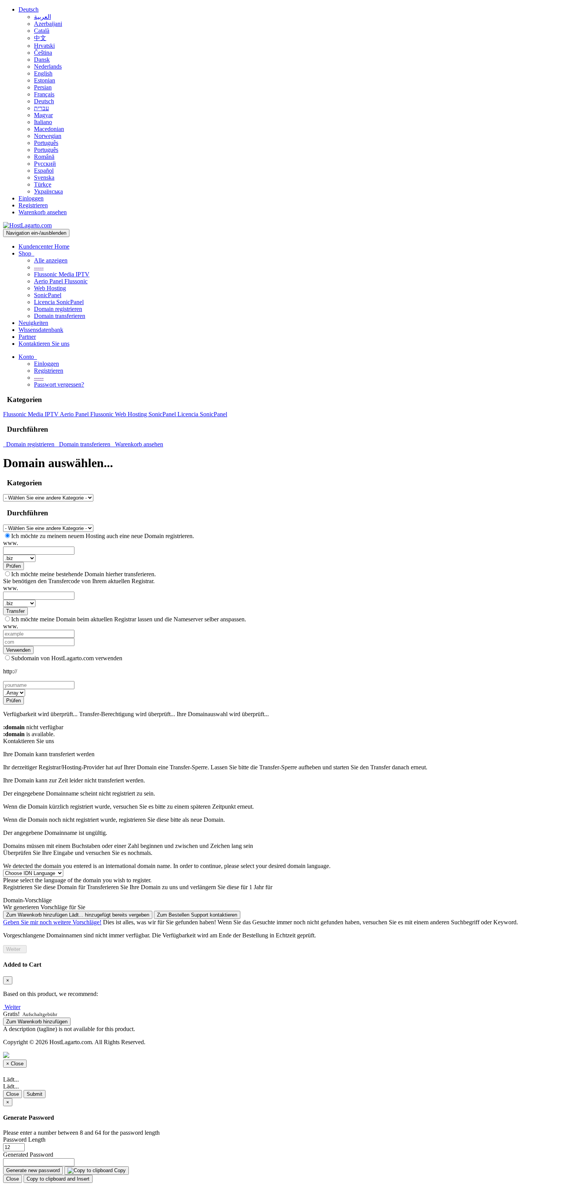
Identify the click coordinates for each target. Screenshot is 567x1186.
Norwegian (47, 136)
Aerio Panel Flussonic (61, 281)
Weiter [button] (12, 1007)
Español (44, 170)
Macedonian (49, 129)
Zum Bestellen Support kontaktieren (197, 915)
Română (44, 156)
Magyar (43, 115)
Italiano (43, 122)
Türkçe (42, 184)
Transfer (15, 611)
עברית (41, 108)
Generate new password (33, 1170)
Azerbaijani (48, 23)
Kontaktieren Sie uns (44, 343)
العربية (42, 16)
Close (12, 1094)
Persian (43, 87)
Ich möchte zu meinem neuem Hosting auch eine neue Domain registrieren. (102, 536)
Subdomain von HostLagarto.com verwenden (66, 658)
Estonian (44, 80)
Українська (48, 191)
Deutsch (29, 9)
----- (39, 267)
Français (44, 94)
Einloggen (31, 198)
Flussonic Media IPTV (61, 274)
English (43, 73)
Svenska (44, 177)
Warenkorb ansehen (43, 212)
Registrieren (33, 205)
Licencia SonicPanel (59, 302)
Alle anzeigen (51, 260)
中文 (40, 38)
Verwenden (18, 650)
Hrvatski (44, 45)
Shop (26, 253)
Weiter (15, 949)
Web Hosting (50, 288)
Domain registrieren (58, 309)
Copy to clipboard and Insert (58, 1179)
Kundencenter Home (44, 246)
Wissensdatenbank (41, 329)
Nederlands (48, 66)
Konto (28, 356)
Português (46, 143)
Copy (119, 1170)
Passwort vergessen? (59, 384)
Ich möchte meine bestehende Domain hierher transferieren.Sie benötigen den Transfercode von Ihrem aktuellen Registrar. (79, 577)
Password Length (24, 1139)
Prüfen (13, 566)
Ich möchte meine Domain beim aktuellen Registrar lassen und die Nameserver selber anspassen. (128, 619)
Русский (45, 163)
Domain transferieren (59, 316)
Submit (34, 1094)
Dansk (42, 59)
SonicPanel (47, 295)
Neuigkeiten (33, 323)
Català (41, 30)
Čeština (43, 52)
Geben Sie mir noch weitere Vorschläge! (52, 922)
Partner (27, 336)
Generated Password (28, 1154)
